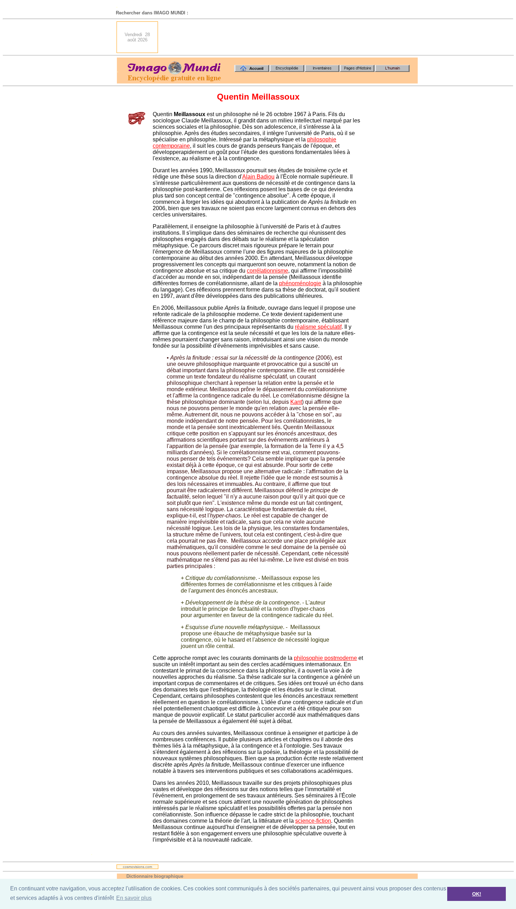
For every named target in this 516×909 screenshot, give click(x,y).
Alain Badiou (258, 177)
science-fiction (313, 821)
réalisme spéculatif (318, 327)
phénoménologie (300, 283)
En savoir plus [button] (134, 898)
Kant (296, 402)
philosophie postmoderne (325, 658)
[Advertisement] (290, 37)
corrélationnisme (267, 271)
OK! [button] (476, 894)
